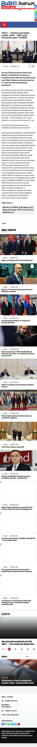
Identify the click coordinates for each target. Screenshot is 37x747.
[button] (22, 656)
